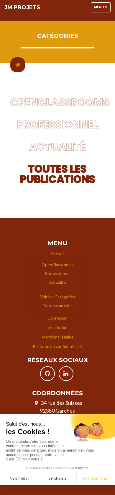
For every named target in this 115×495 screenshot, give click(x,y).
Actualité (57, 146)
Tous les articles (57, 305)
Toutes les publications (57, 174)
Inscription (57, 327)
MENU (102, 8)
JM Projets (22, 7)
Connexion (57, 317)
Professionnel (57, 124)
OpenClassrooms (59, 102)
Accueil (57, 253)
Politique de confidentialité (58, 346)
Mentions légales (57, 336)
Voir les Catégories (57, 296)
